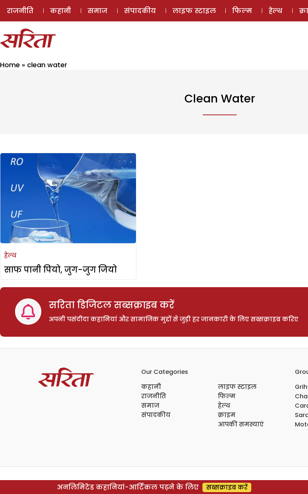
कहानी (60, 10)
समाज (97, 10)
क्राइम (227, 415)
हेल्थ (275, 10)
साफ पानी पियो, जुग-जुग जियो (60, 269)
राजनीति (20, 10)
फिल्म (242, 10)
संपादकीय (140, 10)
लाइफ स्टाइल (194, 10)
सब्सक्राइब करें (227, 487)
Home (10, 64)
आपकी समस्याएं (241, 424)
